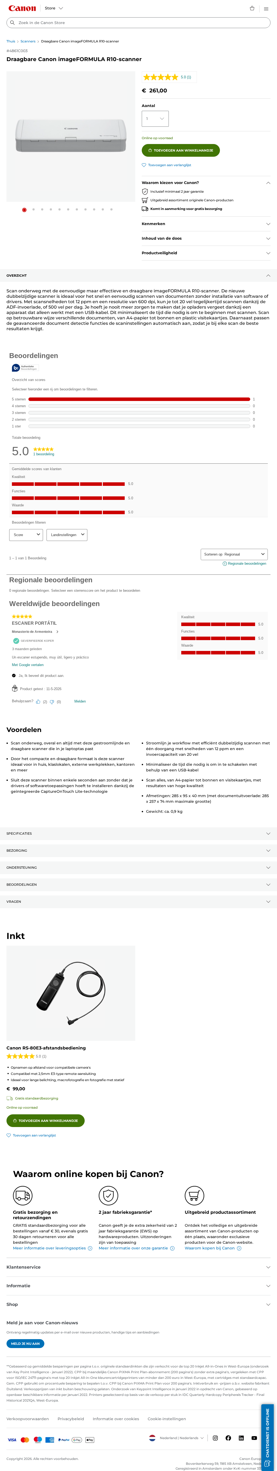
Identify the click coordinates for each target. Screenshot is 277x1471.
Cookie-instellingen (167, 1418)
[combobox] (138, 22)
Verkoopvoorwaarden (27, 1418)
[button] (24, 210)
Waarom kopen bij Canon (210, 1248)
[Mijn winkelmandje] (252, 8)
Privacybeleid (71, 1418)
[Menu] (266, 8)
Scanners (28, 41)
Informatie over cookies (116, 1418)
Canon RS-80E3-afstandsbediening (46, 1048)
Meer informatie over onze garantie (133, 1248)
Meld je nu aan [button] (25, 1344)
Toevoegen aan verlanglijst (169, 165)
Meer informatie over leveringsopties (49, 1248)
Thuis (10, 41)
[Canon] (22, 8)
